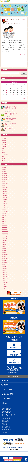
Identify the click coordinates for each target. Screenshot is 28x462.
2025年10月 (5, 187)
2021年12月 (5, 278)
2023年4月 (4, 246)
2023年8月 (4, 239)
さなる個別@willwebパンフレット (7, 428)
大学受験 (4, 142)
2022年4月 (4, 270)
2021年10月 (5, 282)
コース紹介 (6, 398)
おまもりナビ (6, 418)
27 (14, 94)
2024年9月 (4, 213)
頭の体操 (4, 146)
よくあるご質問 (7, 394)
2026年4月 (4, 175)
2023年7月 (4, 241)
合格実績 (5, 385)
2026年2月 (4, 179)
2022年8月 (4, 262)
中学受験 (4, 140)
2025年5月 (4, 197)
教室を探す (6, 380)
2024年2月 (4, 227)
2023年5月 (4, 245)
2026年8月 (4, 167)
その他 (3, 148)
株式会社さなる (14, 449)
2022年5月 (4, 268)
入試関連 (4, 138)
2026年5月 (4, 173)
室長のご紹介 (6, 421)
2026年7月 (4, 169)
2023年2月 (4, 250)
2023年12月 (5, 231)
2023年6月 (4, 242)
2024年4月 (4, 223)
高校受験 (4, 144)
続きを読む (23, 54)
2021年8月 (4, 286)
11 (6, 90)
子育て (3, 156)
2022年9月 (4, 260)
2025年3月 (4, 201)
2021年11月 (5, 280)
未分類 (3, 160)
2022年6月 (4, 266)
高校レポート (6, 424)
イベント (4, 158)
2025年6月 (4, 195)
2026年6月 (4, 171)
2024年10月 (5, 211)
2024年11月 (5, 209)
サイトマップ (6, 432)
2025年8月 (4, 191)
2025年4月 (4, 199)
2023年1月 (4, 252)
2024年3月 (4, 225)
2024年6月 (4, 219)
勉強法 (3, 150)
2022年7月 (4, 264)
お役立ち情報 (5, 154)
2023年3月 (4, 248)
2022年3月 (4, 272)
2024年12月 (5, 207)
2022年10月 (5, 258)
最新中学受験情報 (7, 409)
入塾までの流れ (7, 389)
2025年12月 (5, 183)
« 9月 (3, 98)
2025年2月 (4, 203)
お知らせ (4, 403)
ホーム (26, 1)
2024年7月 (4, 217)
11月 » (24, 98)
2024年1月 (4, 229)
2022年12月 (5, 254)
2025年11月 (5, 185)
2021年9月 (4, 284)
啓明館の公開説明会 (17, 460)
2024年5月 (4, 221)
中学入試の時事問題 (13, 23)
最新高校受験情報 (7, 412)
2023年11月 (5, 233)
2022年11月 (5, 256)
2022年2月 (4, 274)
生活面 (3, 152)
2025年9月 (4, 189)
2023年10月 (5, 235)
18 (6, 92)
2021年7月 (4, 288)
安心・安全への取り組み (9, 415)
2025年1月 (4, 205)
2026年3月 (4, 177)
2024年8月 (4, 215)
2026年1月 (4, 181)
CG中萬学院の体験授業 (8, 460)
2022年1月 (4, 276)
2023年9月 (4, 237)
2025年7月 (4, 193)
